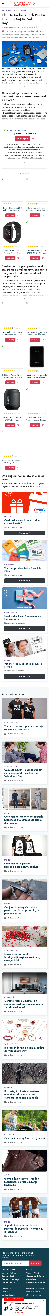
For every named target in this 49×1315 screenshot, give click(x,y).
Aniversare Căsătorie (35, 1282)
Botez (29, 1269)
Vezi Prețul (22, 138)
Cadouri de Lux (9, 1282)
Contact (5, 1291)
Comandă (24, 533)
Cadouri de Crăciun (35, 1276)
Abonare (35, 1263)
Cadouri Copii (8, 1276)
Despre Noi (6, 1288)
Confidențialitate (8, 1295)
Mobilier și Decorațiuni (35, 1288)
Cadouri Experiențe (10, 1279)
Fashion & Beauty (33, 1291)
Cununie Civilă (32, 1273)
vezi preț (10, 215)
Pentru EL (22, 11)
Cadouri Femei (8, 1269)
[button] (20, 173)
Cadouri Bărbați (9, 1273)
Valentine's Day (8, 11)
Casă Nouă (31, 1279)
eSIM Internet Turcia (34, 1295)
